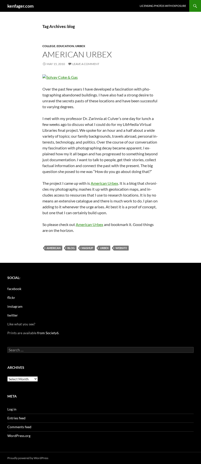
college (48, 46)
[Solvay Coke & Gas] (60, 76)
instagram (15, 306)
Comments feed (19, 427)
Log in (11, 409)
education (65, 46)
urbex (80, 46)
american (54, 248)
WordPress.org (18, 436)
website (121, 248)
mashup (87, 248)
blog (71, 248)
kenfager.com (20, 6)
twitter (12, 315)
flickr (11, 297)
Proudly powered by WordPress (27, 458)
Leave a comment (85, 64)
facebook (14, 289)
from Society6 (48, 333)
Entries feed (16, 418)
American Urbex (77, 54)
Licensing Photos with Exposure (163, 5)
